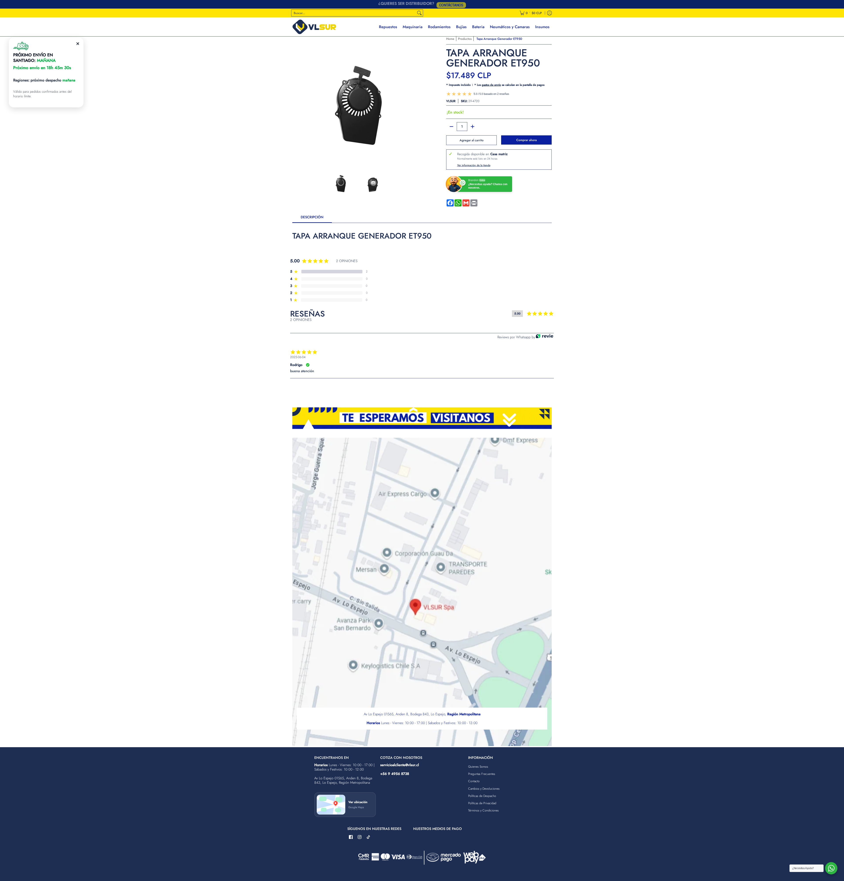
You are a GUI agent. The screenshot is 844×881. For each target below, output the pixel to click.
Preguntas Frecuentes (481, 774)
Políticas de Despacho (482, 796)
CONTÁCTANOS (451, 4)
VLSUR (450, 101)
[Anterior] (295, 100)
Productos (465, 39)
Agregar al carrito (472, 140)
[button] (351, 837)
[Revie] (544, 337)
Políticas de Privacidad (482, 803)
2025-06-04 (298, 357)
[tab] (312, 218)
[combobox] (353, 13)
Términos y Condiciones (483, 810)
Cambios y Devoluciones (484, 788)
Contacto (474, 781)
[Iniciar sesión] (549, 13)
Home (450, 39)
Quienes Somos (478, 766)
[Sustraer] (451, 126)
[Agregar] (472, 126)
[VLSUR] (314, 26)
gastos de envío (491, 85)
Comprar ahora (526, 140)
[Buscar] (419, 13)
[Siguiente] (417, 100)
